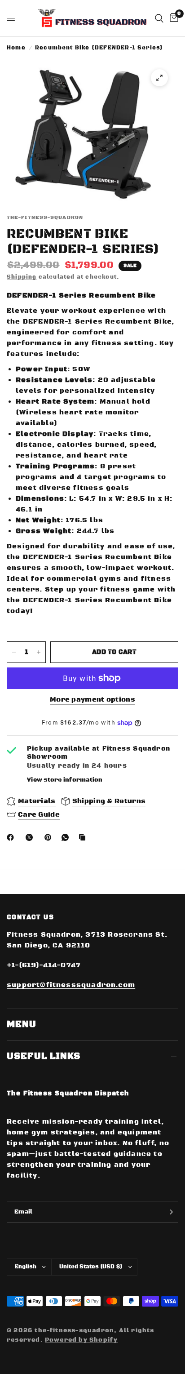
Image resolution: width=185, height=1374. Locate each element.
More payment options (92, 699)
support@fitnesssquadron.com (71, 985)
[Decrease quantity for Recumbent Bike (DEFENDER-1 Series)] (14, 652)
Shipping (22, 277)
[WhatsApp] (67, 837)
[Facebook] (12, 837)
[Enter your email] (169, 1212)
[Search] (159, 18)
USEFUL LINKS (43, 1056)
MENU (21, 1024)
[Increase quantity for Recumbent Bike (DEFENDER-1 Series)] (38, 652)
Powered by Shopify (81, 1339)
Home (16, 47)
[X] (31, 837)
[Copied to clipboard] (84, 837)
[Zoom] (159, 77)
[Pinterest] (49, 837)
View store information (65, 779)
